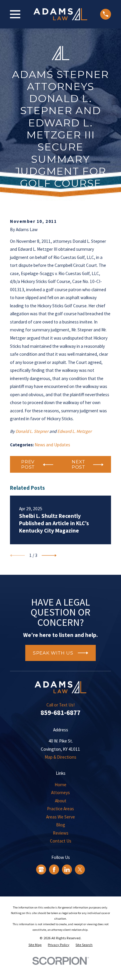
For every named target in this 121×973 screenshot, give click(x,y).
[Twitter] (80, 869)
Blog (60, 825)
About (60, 801)
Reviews (60, 833)
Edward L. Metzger (74, 431)
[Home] (60, 14)
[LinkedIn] (67, 869)
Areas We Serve (60, 817)
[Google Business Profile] (41, 869)
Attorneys (60, 792)
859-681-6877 (60, 712)
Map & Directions (60, 757)
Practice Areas (60, 808)
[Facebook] (54, 869)
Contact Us (60, 841)
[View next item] (49, 555)
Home (60, 784)
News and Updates (52, 444)
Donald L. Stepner (32, 431)
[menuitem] (35, 944)
